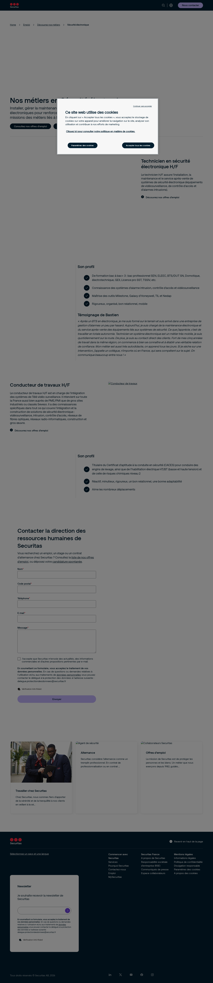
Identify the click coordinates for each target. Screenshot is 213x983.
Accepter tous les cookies (138, 145)
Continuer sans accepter (142, 106)
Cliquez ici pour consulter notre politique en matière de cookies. (100, 131)
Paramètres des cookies (82, 145)
